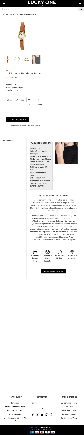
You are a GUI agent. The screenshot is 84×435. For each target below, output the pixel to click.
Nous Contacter (15, 414)
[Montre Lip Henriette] (61, 291)
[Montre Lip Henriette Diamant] (61, 342)
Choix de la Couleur (15, 100)
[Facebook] (32, 414)
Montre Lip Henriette (61, 331)
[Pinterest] (51, 414)
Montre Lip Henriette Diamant (61, 382)
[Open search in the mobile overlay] (42, 9)
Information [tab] (8, 141)
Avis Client (69, 407)
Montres (12, 14)
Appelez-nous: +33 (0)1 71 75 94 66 (15, 419)
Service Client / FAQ (15, 410)
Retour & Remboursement (15, 407)
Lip (17, 14)
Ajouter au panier (18, 119)
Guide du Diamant (68, 410)
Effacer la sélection (35, 105)
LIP (7, 70)
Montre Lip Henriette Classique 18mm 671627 (22, 331)
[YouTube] (42, 414)
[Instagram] (46, 414)
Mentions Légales (69, 414)
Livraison (15, 403)
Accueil (5, 14)
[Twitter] (37, 414)
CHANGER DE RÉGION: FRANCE (42, 427)
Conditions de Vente (69, 418)
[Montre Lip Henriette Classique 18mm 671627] (22, 291)
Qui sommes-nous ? (69, 403)
